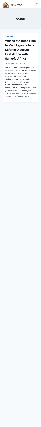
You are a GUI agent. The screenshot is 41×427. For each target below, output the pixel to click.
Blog (7, 36)
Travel (12, 36)
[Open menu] (36, 4)
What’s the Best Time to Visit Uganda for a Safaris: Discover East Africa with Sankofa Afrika (20, 49)
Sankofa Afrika (12, 63)
